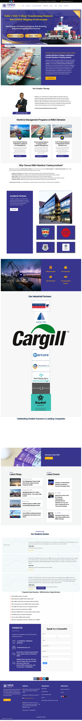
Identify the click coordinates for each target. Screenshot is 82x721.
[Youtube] (41, 678)
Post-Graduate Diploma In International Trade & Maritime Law (62, 143)
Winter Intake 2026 (10, 45)
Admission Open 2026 (65, 689)
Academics (28, 5)
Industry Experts (50, 271)
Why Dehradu (44, 700)
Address (44, 651)
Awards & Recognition (37, 5)
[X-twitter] (47, 678)
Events (51, 5)
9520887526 (47, 1)
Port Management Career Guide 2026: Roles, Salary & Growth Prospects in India (31, 483)
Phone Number (46, 645)
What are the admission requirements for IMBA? (22, 609)
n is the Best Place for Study (52, 700)
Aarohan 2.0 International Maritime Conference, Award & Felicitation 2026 (62, 484)
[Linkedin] (44, 678)
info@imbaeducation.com (67, 1)
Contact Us (66, 5)
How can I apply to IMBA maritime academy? (21, 617)
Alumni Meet (44, 688)
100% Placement (50, 281)
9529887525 (41, 1)
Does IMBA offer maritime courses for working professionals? (25, 606)
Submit (45, 663)
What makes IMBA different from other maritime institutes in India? (26, 611)
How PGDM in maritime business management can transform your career (31, 515)
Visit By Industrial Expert (46, 694)
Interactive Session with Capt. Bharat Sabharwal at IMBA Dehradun (62, 517)
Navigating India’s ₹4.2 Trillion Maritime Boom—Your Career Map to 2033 (31, 494)
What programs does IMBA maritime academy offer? (23, 598)
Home (19, 5)
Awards (43, 697)
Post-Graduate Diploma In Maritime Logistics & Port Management (20, 143)
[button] (10, 432)
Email (44, 640)
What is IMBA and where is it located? (19, 596)
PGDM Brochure (45, 691)
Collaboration (45, 5)
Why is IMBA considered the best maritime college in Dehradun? (25, 601)
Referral (62, 692)
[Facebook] (10, 1)
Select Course (46, 656)
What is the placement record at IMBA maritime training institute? (25, 604)
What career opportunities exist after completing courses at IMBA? (26, 619)
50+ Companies (65, 271)
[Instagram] (38, 678)
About (23, 5)
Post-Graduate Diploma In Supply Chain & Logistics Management (41, 143)
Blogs (56, 5)
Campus (60, 5)
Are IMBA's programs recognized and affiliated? (22, 614)
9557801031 (53, 1)
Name (44, 633)
